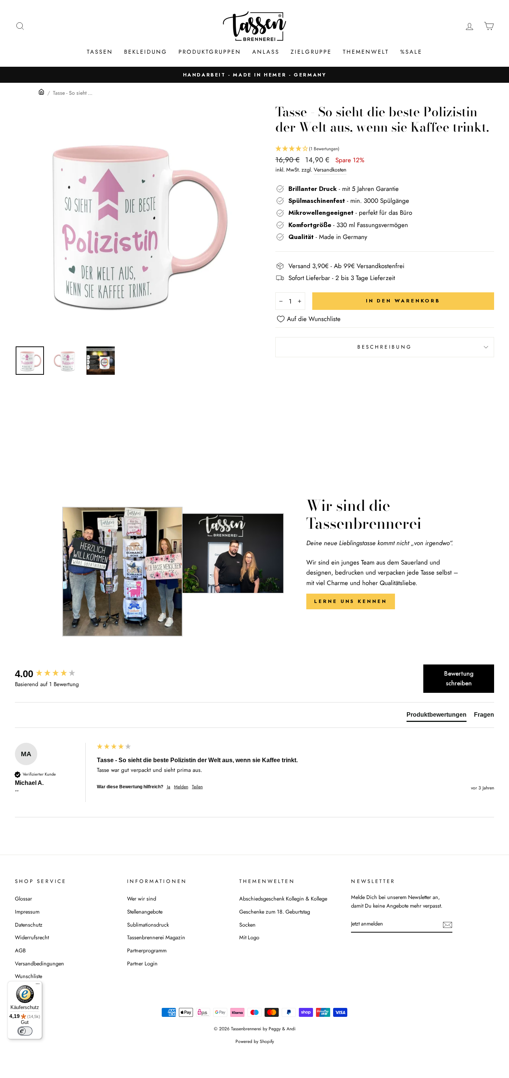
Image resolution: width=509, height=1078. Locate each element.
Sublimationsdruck (148, 924)
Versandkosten (330, 169)
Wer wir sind (141, 898)
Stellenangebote (144, 911)
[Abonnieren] (447, 924)
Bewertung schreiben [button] (459, 678)
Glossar (23, 898)
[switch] (25, 1031)
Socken (247, 924)
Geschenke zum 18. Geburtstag (274, 911)
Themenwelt (366, 52)
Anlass (265, 52)
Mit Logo (249, 937)
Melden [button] (181, 787)
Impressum (27, 911)
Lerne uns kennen (350, 601)
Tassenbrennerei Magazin (156, 937)
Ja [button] (168, 787)
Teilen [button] (197, 787)
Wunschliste (28, 976)
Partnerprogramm (147, 950)
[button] (384, 149)
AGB (20, 950)
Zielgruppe (311, 52)
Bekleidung (145, 52)
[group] (54, 674)
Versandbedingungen (39, 963)
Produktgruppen (209, 52)
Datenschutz (28, 924)
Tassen (100, 52)
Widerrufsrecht (32, 937)
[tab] (437, 716)
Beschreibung (384, 347)
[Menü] (37, 985)
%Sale (411, 52)
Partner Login (142, 963)
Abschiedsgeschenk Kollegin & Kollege (283, 898)
